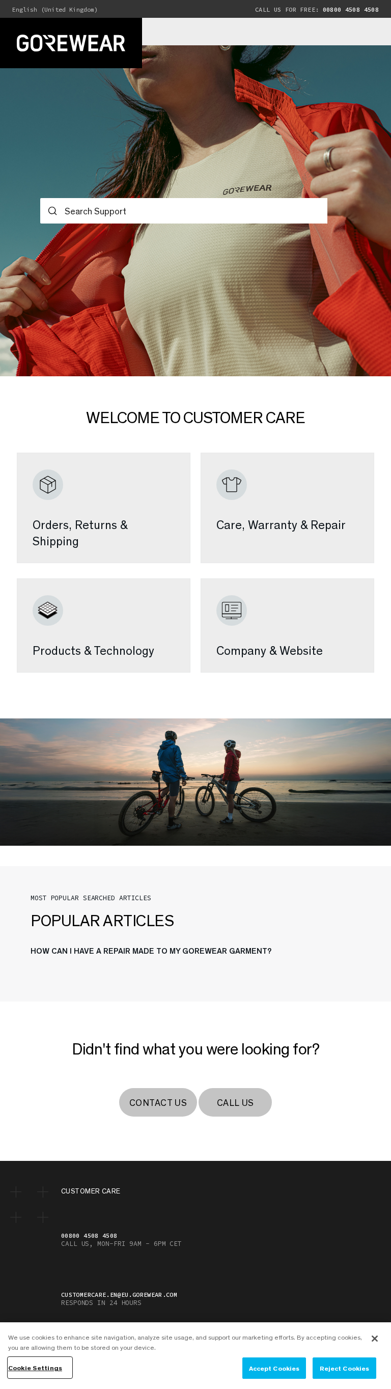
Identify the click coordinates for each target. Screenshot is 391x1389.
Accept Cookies (274, 1368)
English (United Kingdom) (55, 9)
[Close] (375, 1338)
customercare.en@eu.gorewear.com (119, 1294)
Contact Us (158, 1102)
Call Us (235, 1102)
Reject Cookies (345, 1368)
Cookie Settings (35, 1367)
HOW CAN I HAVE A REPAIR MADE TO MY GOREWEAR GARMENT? (151, 950)
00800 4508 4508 (317, 9)
